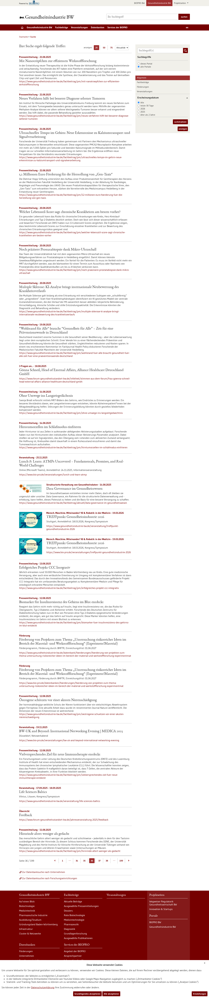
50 (105, 48)
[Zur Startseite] (47, 17)
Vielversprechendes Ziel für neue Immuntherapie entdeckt (59, 754)
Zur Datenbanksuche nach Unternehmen (43, 872)
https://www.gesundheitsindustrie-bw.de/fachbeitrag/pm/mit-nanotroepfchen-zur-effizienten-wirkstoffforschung (69, 83)
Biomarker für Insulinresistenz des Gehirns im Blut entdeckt (61, 602)
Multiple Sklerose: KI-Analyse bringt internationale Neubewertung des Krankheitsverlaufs (69, 289)
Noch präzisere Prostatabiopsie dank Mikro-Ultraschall (57, 250)
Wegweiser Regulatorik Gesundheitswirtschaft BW (163, 903)
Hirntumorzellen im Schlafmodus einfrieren (50, 427)
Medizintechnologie (74, 919)
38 (107, 860)
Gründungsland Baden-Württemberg (38, 924)
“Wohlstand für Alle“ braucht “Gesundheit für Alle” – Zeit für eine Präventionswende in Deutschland (66, 331)
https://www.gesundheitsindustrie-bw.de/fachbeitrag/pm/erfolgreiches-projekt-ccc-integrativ (69, 587)
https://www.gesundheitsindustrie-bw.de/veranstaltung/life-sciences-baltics (59, 801)
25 (97, 48)
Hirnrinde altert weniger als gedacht (44, 834)
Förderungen (143, 86)
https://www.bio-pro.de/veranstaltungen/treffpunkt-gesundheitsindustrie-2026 (88, 552)
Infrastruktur (26, 928)
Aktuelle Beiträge (73, 901)
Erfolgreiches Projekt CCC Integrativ (44, 568)
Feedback (25, 815)
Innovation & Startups (161, 909)
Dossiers (68, 910)
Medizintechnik (27, 910)
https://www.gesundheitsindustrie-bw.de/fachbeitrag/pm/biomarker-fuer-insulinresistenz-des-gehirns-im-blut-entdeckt (74, 624)
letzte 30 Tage (147, 105)
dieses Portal (146, 63)
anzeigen (183, 128)
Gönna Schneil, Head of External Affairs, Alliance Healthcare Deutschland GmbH (71, 372)
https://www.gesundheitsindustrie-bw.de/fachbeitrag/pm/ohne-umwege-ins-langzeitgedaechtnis (71, 412)
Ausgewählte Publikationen (78, 938)
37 (99, 860)
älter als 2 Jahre (147, 114)
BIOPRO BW (139, 3)
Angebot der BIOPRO (75, 951)
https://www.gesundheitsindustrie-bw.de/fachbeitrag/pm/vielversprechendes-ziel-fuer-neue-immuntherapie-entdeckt (68, 776)
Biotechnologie (27, 906)
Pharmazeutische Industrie (33, 915)
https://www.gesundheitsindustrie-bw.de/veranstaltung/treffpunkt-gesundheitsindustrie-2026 (82, 527)
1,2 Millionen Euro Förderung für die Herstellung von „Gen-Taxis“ (66, 174)
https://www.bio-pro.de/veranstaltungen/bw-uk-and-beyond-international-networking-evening (69, 740)
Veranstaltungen (79, 27)
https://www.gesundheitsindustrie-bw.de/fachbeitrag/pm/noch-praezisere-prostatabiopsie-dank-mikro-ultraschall (74, 271)
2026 (142, 108)
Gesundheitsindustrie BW (159, 3)
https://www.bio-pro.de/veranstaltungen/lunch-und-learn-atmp (53, 474)
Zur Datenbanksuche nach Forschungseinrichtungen (49, 878)
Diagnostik (69, 928)
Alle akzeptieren (111, 993)
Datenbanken (97, 27)
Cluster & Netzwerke (30, 933)
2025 (142, 111)
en (187, 27)
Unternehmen (26, 955)
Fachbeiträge (61, 27)
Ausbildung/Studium (30, 919)
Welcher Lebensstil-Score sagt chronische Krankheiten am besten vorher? (70, 212)
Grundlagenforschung (75, 933)
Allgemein (141, 77)
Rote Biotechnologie (74, 915)
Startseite (23, 36)
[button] (186, 98)
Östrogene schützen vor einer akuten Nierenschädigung (58, 700)
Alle (142, 102)
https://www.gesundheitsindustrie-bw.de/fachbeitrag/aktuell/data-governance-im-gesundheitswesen (73, 502)
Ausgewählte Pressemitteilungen (81, 906)
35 (84, 860)
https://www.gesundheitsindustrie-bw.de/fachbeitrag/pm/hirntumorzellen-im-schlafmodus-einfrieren (73, 447)
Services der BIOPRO (117, 27)
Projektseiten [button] (180, 3)
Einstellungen (199, 993)
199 (121, 860)
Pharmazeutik (71, 924)
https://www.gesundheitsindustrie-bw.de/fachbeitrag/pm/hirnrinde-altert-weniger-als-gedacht (69, 850)
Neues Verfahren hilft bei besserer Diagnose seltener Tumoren (62, 99)
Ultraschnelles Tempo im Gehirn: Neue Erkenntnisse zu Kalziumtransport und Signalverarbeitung (74, 135)
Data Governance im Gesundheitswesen (74, 489)
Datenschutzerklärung (42, 987)
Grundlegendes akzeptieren (87, 993)
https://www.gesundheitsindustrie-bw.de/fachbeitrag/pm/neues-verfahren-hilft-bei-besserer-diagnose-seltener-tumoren (74, 117)
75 (112, 48)
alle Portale (145, 66)
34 (77, 860)
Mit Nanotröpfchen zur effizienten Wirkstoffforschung (57, 61)
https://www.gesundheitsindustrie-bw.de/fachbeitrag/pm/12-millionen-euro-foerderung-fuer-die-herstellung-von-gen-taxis (71, 196)
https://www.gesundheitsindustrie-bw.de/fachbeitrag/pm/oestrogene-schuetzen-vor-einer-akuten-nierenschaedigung (71, 715)
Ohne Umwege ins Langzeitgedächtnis (46, 396)
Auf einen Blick (27, 901)
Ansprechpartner (73, 955)
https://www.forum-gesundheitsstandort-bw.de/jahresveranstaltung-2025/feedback (63, 819)
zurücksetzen (180, 121)
